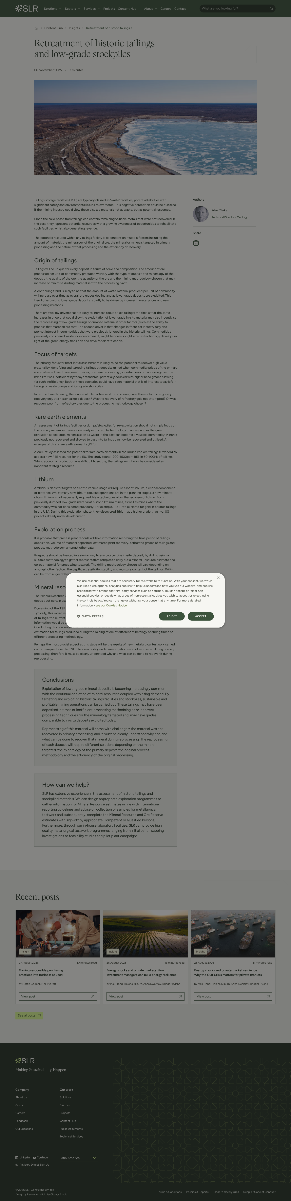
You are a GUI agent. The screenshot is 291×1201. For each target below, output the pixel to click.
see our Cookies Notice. (111, 605)
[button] (90, 616)
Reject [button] (171, 616)
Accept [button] (200, 616)
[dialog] (145, 600)
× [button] (218, 578)
